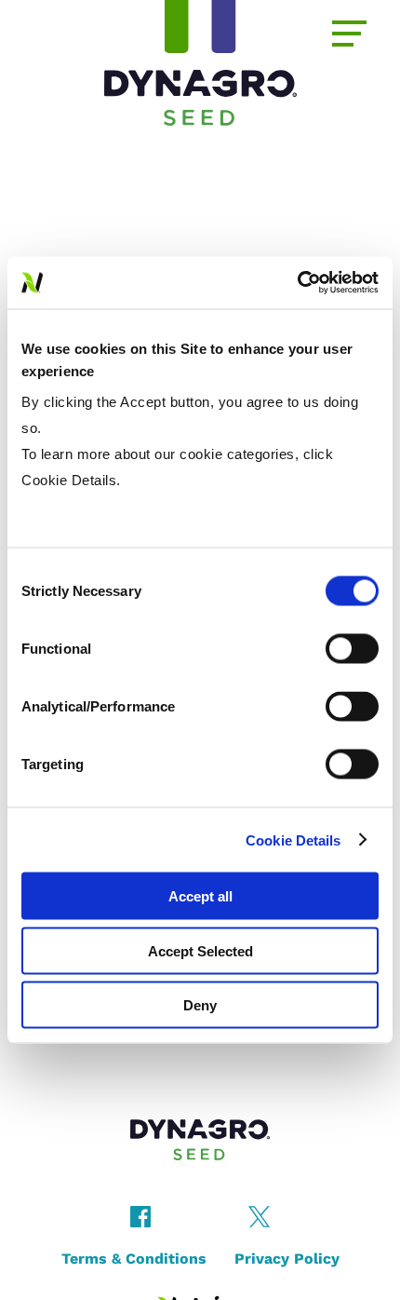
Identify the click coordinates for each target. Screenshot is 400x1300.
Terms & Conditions (134, 1258)
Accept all (200, 896)
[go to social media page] (140, 1222)
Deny (200, 1005)
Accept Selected (200, 950)
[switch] (352, 649)
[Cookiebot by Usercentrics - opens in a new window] (297, 283)
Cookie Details (293, 839)
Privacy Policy (287, 1258)
